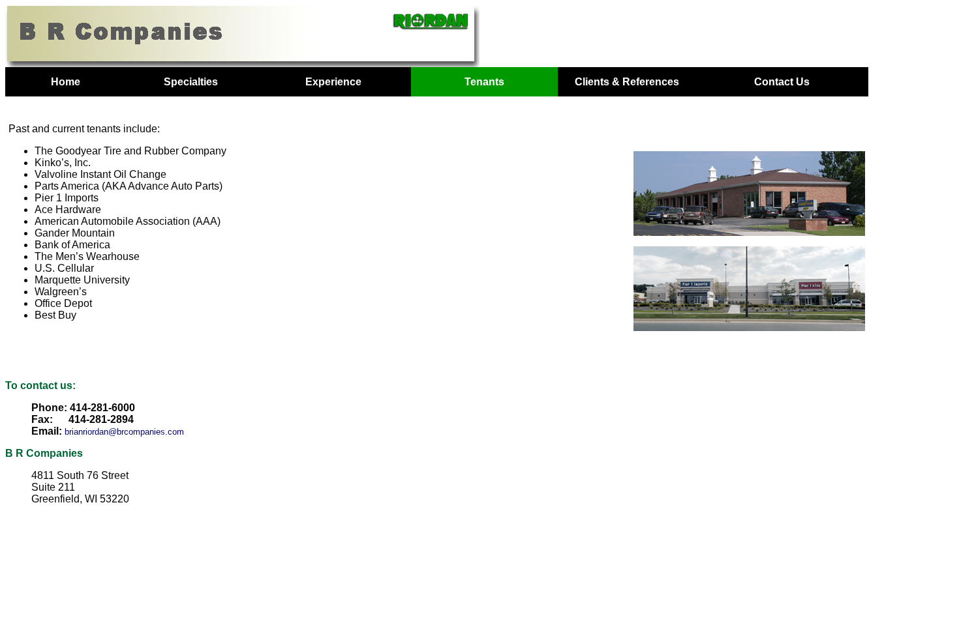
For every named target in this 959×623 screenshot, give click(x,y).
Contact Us (782, 81)
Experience (333, 81)
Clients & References (627, 81)
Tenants (484, 81)
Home (65, 81)
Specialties (191, 81)
